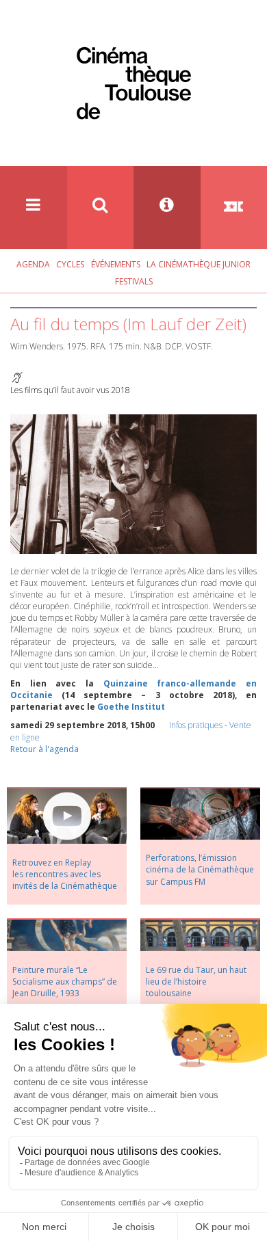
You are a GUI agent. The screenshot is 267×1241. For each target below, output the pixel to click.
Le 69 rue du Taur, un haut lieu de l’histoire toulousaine (196, 981)
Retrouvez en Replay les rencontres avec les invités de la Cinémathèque (64, 874)
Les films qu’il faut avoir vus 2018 (70, 390)
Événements (115, 264)
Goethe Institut (131, 706)
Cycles (70, 264)
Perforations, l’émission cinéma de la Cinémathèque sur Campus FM (200, 869)
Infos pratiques (195, 725)
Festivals (134, 281)
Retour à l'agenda (44, 749)
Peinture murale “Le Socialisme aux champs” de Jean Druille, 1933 (64, 981)
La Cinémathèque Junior (199, 264)
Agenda (33, 264)
